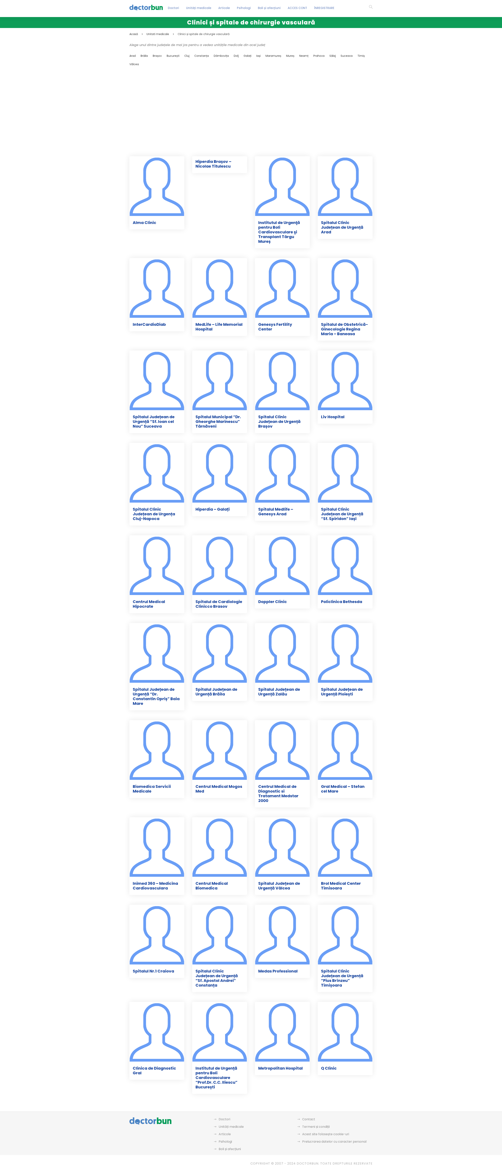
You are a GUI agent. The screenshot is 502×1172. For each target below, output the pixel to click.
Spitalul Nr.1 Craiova (153, 971)
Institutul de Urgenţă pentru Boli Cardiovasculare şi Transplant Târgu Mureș (279, 232)
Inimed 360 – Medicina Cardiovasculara (155, 886)
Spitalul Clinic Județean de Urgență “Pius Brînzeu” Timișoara (342, 978)
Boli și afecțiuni (269, 8)
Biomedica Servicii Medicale (152, 789)
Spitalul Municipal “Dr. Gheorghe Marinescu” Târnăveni (218, 421)
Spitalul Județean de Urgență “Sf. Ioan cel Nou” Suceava (154, 421)
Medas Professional (278, 971)
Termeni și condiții (316, 1126)
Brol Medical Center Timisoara (341, 886)
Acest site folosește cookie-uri (325, 1134)
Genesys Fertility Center (275, 327)
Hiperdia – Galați (213, 509)
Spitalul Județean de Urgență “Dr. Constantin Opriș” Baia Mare (156, 696)
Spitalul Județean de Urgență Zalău (279, 692)
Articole (224, 8)
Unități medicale (198, 8)
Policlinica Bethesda (341, 601)
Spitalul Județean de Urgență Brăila (216, 692)
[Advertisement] (247, 102)
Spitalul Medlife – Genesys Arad (275, 512)
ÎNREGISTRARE (324, 8)
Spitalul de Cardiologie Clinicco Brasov (219, 604)
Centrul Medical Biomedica (212, 886)
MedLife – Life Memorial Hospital (219, 327)
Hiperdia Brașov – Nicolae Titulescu (213, 164)
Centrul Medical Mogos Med (219, 789)
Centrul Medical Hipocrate (149, 604)
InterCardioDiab (149, 324)
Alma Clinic (144, 222)
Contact (308, 1119)
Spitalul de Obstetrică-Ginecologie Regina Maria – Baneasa (344, 329)
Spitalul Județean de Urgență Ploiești (342, 692)
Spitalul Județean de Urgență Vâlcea (279, 886)
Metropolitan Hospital (280, 1068)
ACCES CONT (297, 8)
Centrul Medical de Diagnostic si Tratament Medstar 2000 (278, 793)
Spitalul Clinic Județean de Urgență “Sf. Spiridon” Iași (342, 514)
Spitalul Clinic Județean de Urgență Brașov (279, 421)
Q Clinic (329, 1068)
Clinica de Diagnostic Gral (154, 1070)
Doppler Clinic (272, 601)
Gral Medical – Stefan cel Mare (343, 789)
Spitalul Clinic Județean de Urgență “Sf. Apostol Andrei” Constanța (217, 978)
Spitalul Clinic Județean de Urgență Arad (342, 227)
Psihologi (244, 8)
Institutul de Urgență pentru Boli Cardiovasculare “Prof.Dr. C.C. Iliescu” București (216, 1077)
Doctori (173, 8)
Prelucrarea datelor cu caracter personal (334, 1141)
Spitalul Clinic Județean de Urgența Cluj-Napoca (154, 514)
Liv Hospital (333, 417)
